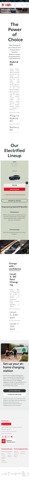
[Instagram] (5, 436)
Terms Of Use (9, 473)
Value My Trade (16, 455)
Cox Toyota (2, 473)
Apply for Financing (16, 452)
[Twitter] (8, 436)
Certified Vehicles (3, 457)
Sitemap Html (16, 473)
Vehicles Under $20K (4, 461)
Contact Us (7, 424)
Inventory (4, 449)
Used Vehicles (3, 454)
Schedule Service (10, 452)
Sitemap (12, 473)
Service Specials (10, 455)
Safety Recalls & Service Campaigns (24, 473)
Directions (22, 453)
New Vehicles (4, 451)
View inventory (14, 189)
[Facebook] (2, 436)
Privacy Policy (5, 473)
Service (10, 449)
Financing (17, 449)
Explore (14, 185)
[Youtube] (11, 436)
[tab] (14, 63)
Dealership (24, 449)
